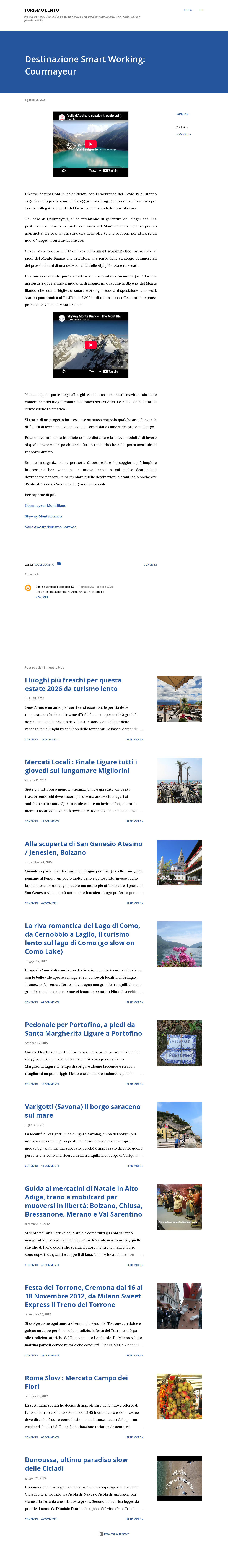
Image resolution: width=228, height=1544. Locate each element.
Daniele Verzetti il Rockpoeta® (55, 586)
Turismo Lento (41, 10)
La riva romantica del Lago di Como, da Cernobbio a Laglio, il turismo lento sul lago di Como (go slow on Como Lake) (82, 938)
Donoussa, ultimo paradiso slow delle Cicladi (76, 1464)
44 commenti (50, 1002)
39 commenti (50, 1355)
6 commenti (49, 903)
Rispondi (42, 597)
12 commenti (50, 821)
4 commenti (49, 1519)
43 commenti (50, 1437)
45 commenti (50, 1265)
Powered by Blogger (116, 1534)
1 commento (50, 739)
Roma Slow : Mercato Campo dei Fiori (76, 1382)
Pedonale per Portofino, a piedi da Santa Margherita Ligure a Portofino (83, 1029)
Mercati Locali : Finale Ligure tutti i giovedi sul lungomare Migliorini (81, 766)
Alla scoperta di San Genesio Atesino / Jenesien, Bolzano (83, 848)
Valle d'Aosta (183, 134)
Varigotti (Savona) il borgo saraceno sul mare (83, 1110)
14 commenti (50, 1166)
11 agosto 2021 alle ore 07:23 (95, 586)
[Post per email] (59, 564)
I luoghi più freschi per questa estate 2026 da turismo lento (73, 684)
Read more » (135, 739)
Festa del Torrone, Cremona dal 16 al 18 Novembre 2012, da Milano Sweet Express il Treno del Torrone (84, 1296)
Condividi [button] (182, 113)
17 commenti (50, 1084)
